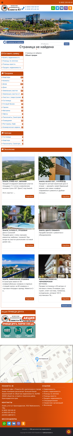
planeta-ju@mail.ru (8, 415)
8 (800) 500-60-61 (66, 2)
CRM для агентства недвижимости (40, 429)
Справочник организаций (53, 403)
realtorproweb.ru (47, 432)
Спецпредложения (51, 401)
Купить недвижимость (52, 391)
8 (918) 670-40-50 (32, 9)
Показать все (66, 305)
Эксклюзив (48, 405)
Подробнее (29, 196)
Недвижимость (49, 389)
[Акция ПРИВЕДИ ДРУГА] (18, 326)
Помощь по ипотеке (51, 394)
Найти (67, 44)
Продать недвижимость (53, 398)
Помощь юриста (50, 396)
